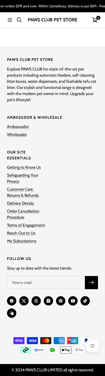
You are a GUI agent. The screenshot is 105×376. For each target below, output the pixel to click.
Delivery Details (20, 203)
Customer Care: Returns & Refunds (23, 192)
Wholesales (17, 134)
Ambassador (18, 126)
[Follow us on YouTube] (73, 301)
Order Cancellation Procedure (23, 214)
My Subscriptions (21, 241)
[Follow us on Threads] (36, 301)
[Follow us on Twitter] (24, 301)
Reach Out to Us (21, 233)
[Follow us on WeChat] (11, 313)
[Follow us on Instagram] (48, 301)
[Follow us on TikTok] (85, 301)
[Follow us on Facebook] (11, 301)
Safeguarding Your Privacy (22, 178)
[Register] (91, 282)
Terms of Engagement (26, 225)
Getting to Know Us (24, 167)
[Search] (19, 20)
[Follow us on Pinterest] (60, 301)
